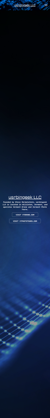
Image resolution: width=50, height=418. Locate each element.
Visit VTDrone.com (25, 214)
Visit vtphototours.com (25, 221)
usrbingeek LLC (25, 5)
